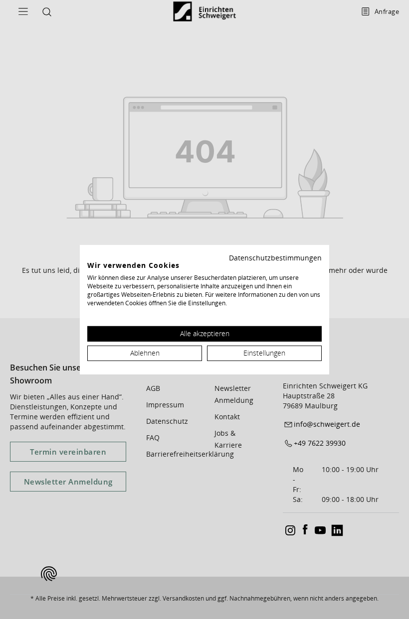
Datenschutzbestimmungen (275, 257)
